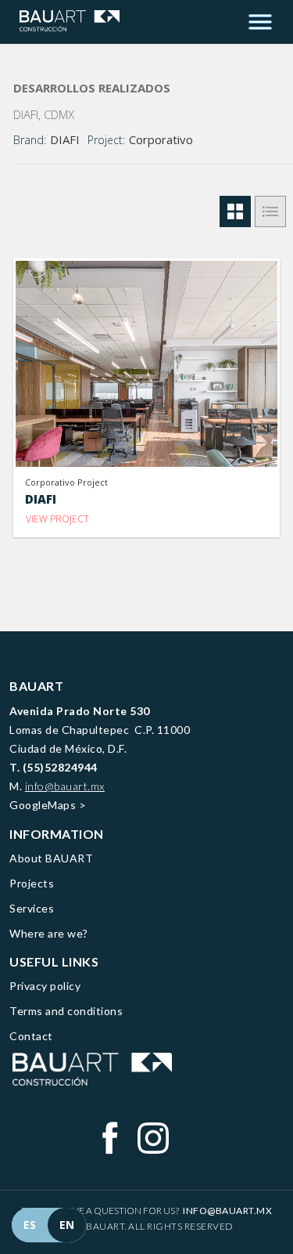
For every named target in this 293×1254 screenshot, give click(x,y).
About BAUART (51, 858)
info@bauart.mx (65, 786)
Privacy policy (44, 985)
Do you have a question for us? (147, 1210)
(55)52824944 (60, 767)
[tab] (235, 211)
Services (31, 908)
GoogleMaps (42, 804)
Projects (31, 883)
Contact (31, 1036)
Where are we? (48, 933)
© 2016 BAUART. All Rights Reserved (143, 1226)
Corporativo (161, 139)
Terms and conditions (66, 1010)
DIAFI (65, 139)
